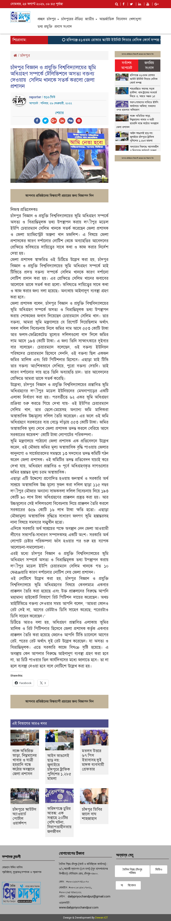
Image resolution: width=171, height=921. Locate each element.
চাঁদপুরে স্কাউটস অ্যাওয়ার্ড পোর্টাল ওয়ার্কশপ (24, 816)
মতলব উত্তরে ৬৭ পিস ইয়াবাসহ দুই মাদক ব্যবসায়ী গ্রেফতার (93, 760)
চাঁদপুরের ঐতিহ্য (72, 19)
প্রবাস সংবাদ (63, 26)
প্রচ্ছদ (41, 19)
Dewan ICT (101, 917)
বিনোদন (121, 19)
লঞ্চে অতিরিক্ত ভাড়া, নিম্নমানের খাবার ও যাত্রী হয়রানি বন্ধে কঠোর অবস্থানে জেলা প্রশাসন (25, 762)
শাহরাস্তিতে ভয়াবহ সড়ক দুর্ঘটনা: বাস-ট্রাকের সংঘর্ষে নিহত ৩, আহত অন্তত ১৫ (143, 92)
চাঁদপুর (52, 19)
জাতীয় (90, 19)
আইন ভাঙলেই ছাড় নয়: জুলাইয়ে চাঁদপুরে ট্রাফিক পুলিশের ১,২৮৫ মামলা (59, 767)
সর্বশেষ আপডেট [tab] (126, 65)
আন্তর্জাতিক (106, 19)
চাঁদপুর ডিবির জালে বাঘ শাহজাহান (92, 814)
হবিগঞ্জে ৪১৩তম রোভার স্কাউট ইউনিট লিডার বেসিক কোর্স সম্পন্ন (104, 40)
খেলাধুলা (135, 19)
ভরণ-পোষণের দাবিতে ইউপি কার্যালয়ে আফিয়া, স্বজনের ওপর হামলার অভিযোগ (137, 106)
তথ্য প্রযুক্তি (45, 26)
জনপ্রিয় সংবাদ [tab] (149, 65)
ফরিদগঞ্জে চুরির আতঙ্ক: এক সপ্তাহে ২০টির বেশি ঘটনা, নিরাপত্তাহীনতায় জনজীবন (59, 820)
